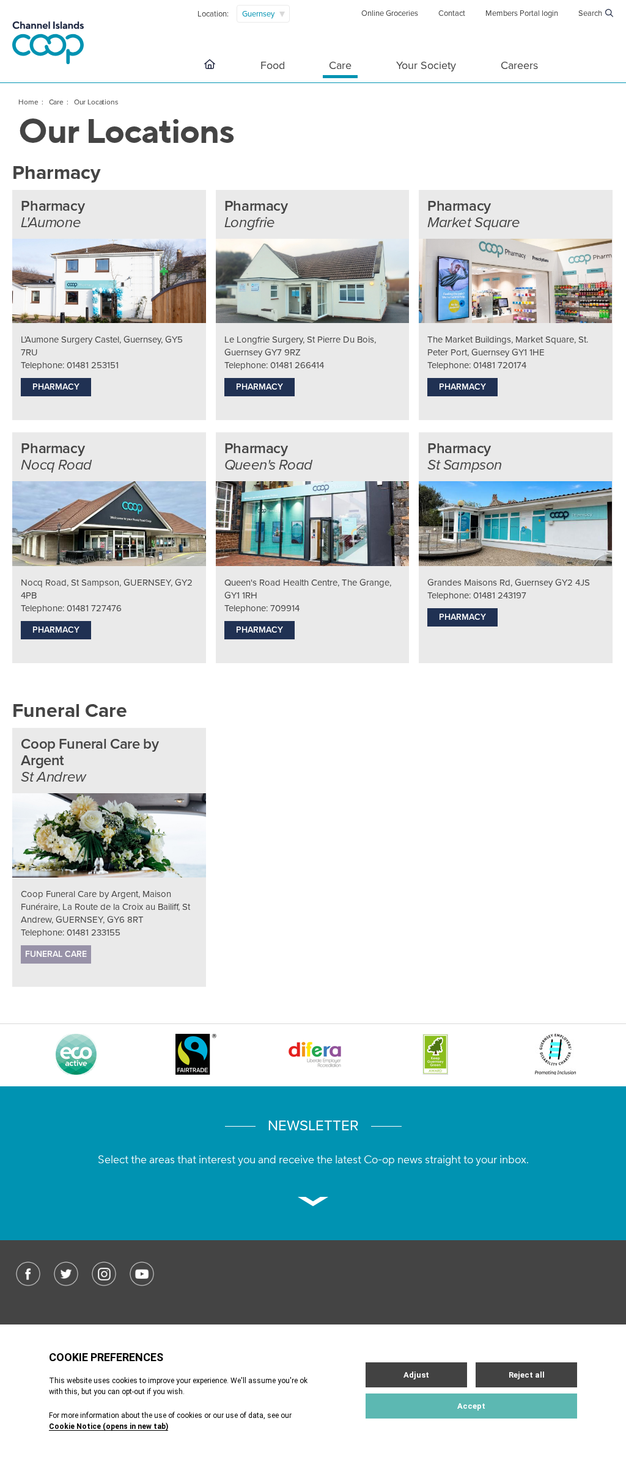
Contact (451, 13)
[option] (76, 1056)
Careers (519, 65)
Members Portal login (521, 13)
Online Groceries (389, 13)
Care (340, 65)
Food (272, 65)
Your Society (426, 65)
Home (28, 102)
